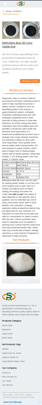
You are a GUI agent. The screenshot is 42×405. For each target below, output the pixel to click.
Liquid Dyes (7, 333)
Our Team (6, 380)
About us (6, 372)
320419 (5, 349)
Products (17, 11)
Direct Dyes (7, 325)
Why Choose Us (9, 376)
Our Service (7, 384)
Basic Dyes (7, 337)
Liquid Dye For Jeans (11, 353)
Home (8, 11)
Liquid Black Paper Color (13, 361)
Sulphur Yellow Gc (10, 357)
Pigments (6, 329)
